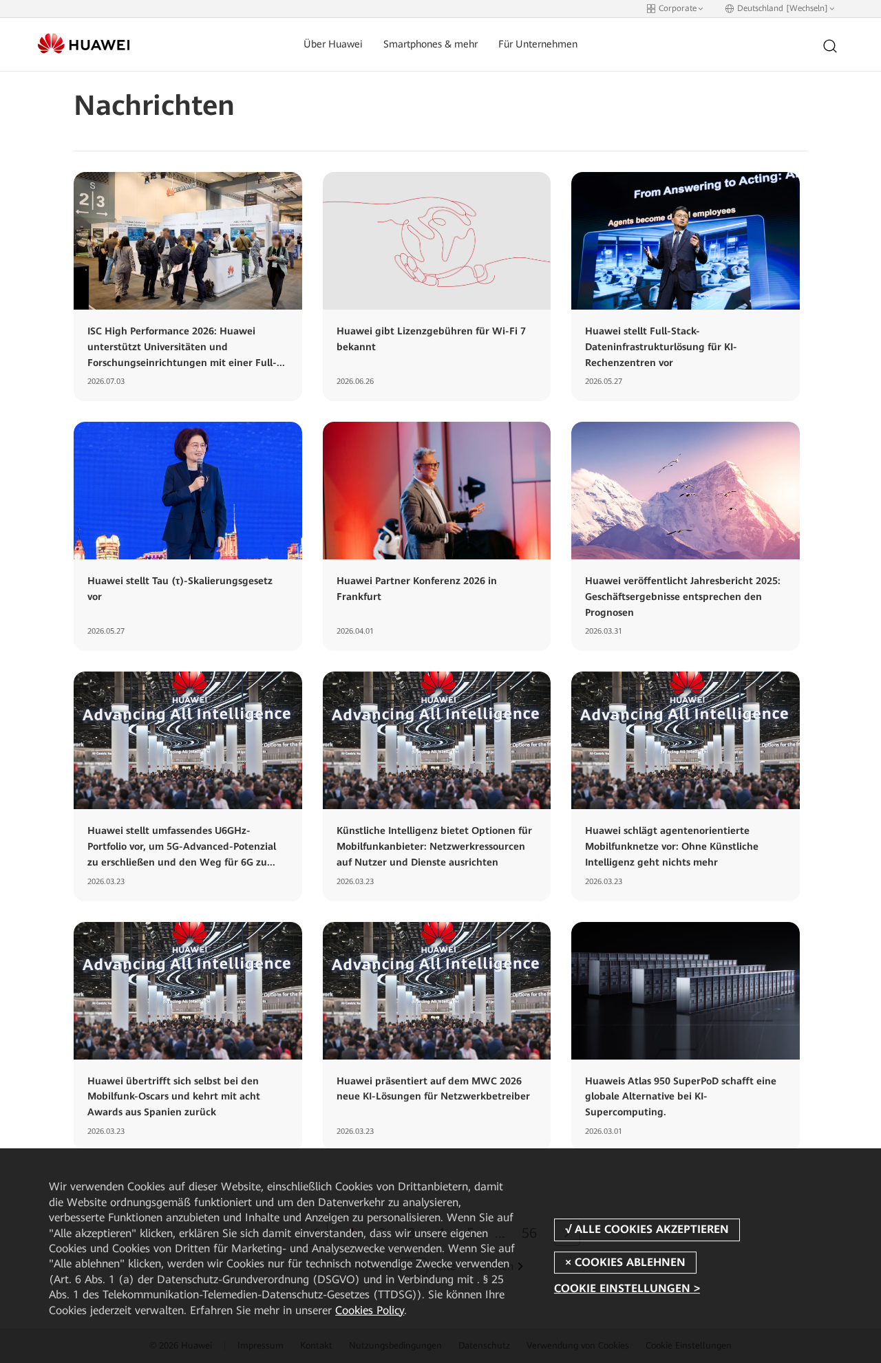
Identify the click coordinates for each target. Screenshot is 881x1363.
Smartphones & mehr (430, 44)
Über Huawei (333, 44)
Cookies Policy (369, 1310)
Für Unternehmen (537, 44)
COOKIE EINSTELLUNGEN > (627, 1288)
